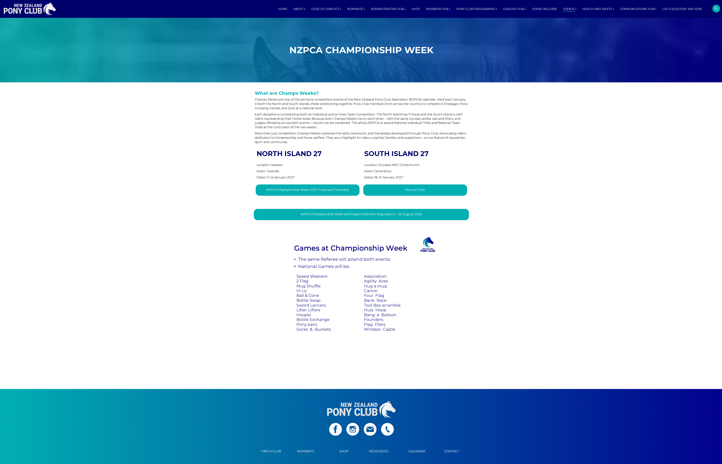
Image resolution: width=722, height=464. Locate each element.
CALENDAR (416, 451)
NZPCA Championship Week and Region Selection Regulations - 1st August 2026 (361, 214)
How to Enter (415, 190)
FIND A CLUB (271, 451)
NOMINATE (305, 451)
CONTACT (451, 451)
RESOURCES (378, 451)
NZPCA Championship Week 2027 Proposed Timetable (307, 190)
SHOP (344, 451)
